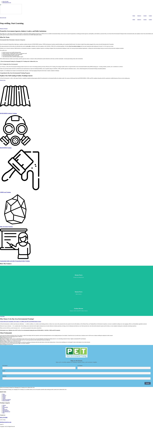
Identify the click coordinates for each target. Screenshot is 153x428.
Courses (144, 15)
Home (134, 15)
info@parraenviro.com (5, 422)
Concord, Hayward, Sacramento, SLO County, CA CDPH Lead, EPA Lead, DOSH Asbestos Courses (20, 321)
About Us (139, 15)
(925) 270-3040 (3, 417)
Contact (150, 15)
